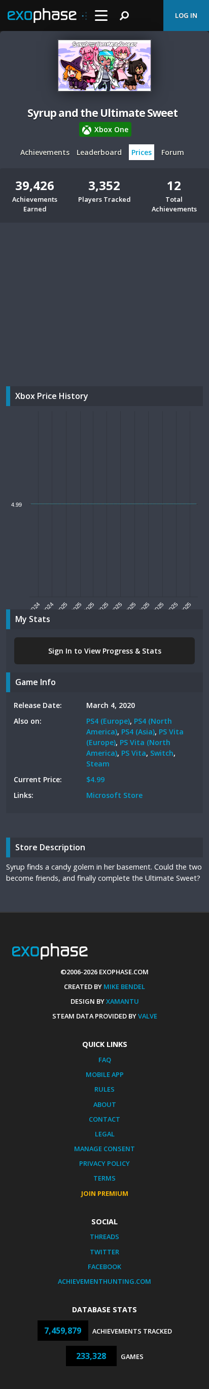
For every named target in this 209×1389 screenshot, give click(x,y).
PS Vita (133, 753)
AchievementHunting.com (104, 1281)
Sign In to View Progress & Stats (104, 651)
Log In (186, 15)
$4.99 (95, 779)
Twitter (104, 1251)
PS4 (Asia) (138, 731)
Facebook (104, 1266)
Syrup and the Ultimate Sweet (102, 113)
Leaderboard (99, 152)
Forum (172, 152)
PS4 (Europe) (108, 721)
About (104, 1104)
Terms (104, 1178)
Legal (105, 1133)
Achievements (44, 152)
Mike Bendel (124, 986)
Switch (161, 753)
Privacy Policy (104, 1163)
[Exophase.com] (47, 16)
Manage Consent (104, 1148)
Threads (104, 1236)
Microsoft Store (114, 795)
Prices (141, 152)
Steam (98, 763)
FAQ (104, 1059)
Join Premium (104, 1193)
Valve (147, 1016)
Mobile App (105, 1074)
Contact (104, 1119)
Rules (104, 1089)
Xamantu (122, 1001)
